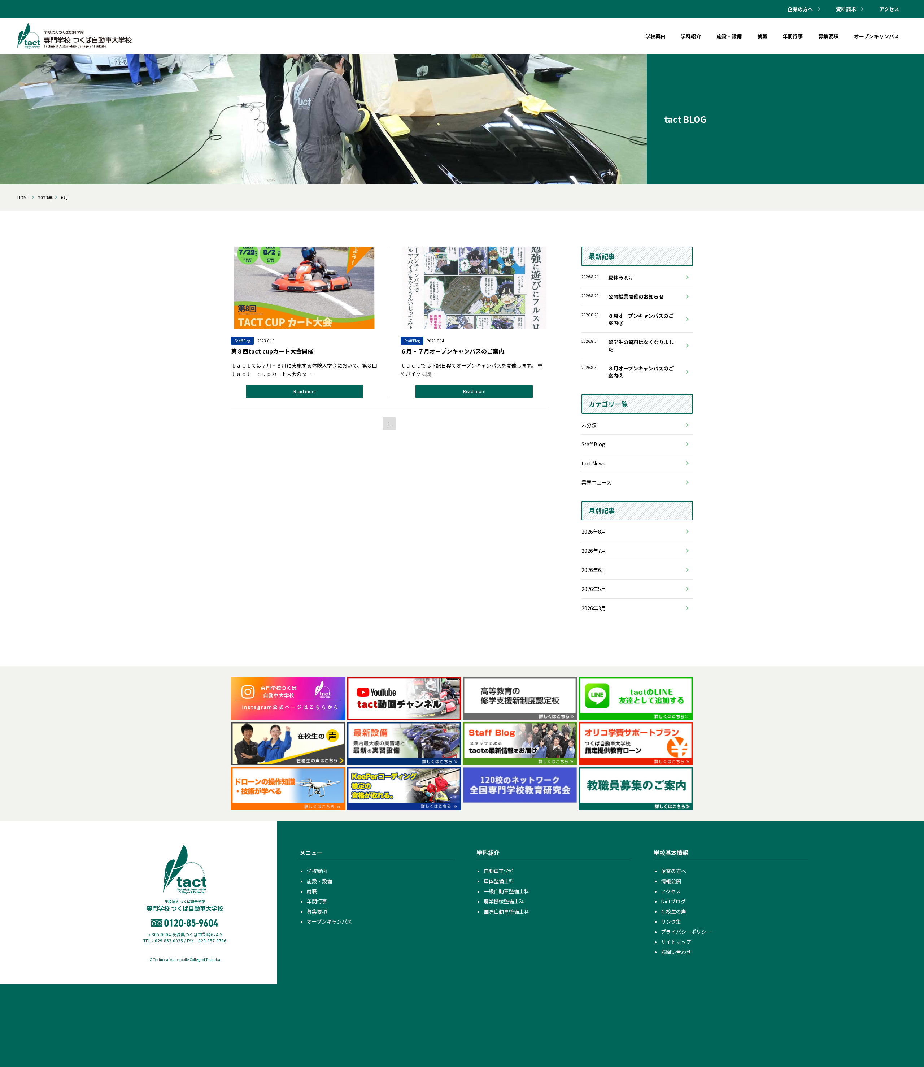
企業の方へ (673, 871)
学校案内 (317, 871)
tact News (593, 463)
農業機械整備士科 (504, 901)
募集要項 (317, 911)
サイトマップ (676, 941)
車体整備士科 (499, 881)
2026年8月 (593, 531)
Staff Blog (593, 444)
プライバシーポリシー (686, 931)
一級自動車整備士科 (506, 891)
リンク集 (671, 921)
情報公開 (671, 881)
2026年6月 (593, 569)
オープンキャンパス (329, 921)
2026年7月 (593, 550)
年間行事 (317, 901)
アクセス (889, 9)
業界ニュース (596, 482)
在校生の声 (673, 911)
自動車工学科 (499, 871)
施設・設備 (319, 881)
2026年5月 (593, 589)
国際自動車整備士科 (506, 911)
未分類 (589, 425)
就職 (312, 891)
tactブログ (673, 901)
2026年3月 (593, 608)
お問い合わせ (676, 951)
